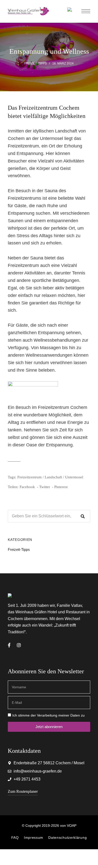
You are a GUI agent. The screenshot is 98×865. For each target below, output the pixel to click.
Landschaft (53, 477)
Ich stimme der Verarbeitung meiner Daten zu (48, 715)
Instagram (19, 645)
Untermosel (74, 477)
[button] (23, 791)
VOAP (71, 826)
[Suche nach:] (49, 516)
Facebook (9, 645)
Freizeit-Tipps (35, 63)
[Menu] (85, 11)
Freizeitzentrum (29, 477)
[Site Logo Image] (28, 11)
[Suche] (82, 516)
